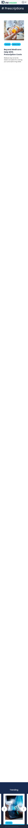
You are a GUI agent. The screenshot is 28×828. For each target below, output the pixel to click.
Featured (7, 44)
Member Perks (16, 44)
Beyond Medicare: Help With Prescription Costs (13, 52)
